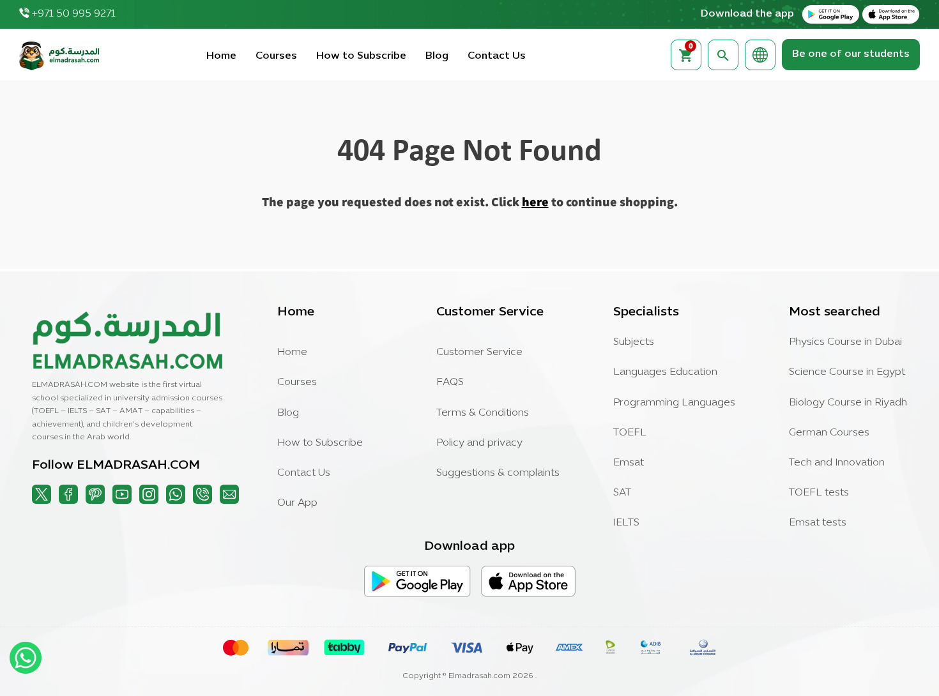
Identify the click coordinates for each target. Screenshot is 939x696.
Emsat (628, 463)
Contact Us (497, 56)
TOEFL (629, 433)
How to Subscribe (361, 56)
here (535, 201)
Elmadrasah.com (479, 676)
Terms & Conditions (482, 413)
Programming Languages (674, 403)
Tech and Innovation (837, 463)
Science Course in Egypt (847, 372)
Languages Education (665, 372)
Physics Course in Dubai (845, 342)
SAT (622, 493)
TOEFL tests (819, 493)
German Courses (829, 433)
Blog (436, 56)
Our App (297, 503)
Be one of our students (851, 54)
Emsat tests (817, 523)
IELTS (626, 523)
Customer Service (479, 352)
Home (221, 56)
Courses (276, 56)
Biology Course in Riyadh (848, 403)
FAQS (450, 382)
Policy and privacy (479, 443)
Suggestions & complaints (498, 473)
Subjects (633, 342)
